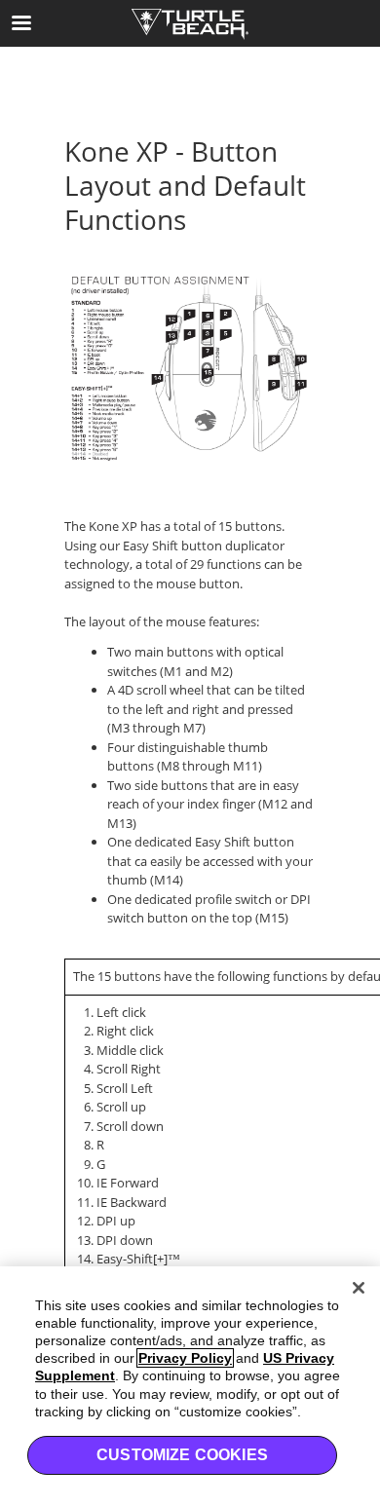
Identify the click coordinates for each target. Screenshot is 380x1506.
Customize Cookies (182, 1455)
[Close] (358, 1287)
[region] (190, 1386)
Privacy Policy (185, 1358)
